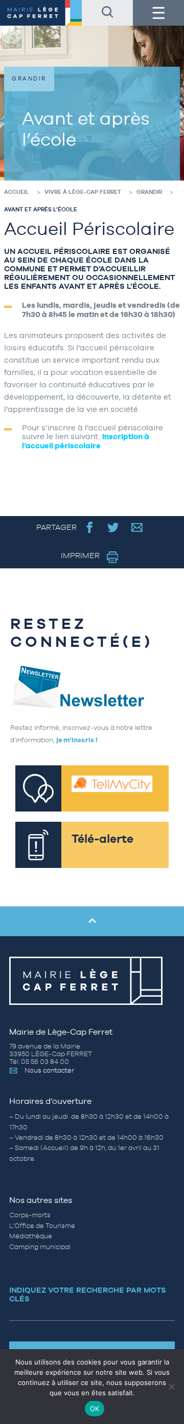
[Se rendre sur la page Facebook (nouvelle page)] (90, 527)
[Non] (171, 1386)
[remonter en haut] (92, 921)
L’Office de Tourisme (42, 1226)
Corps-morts (30, 1215)
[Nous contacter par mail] (137, 527)
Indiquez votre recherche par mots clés (87, 1294)
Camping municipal (40, 1246)
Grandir (149, 191)
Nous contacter (49, 1070)
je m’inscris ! (77, 740)
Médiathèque (30, 1236)
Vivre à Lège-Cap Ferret (82, 191)
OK (95, 1409)
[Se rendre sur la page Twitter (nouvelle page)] (113, 527)
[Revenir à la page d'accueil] (41, 13)
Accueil (16, 191)
